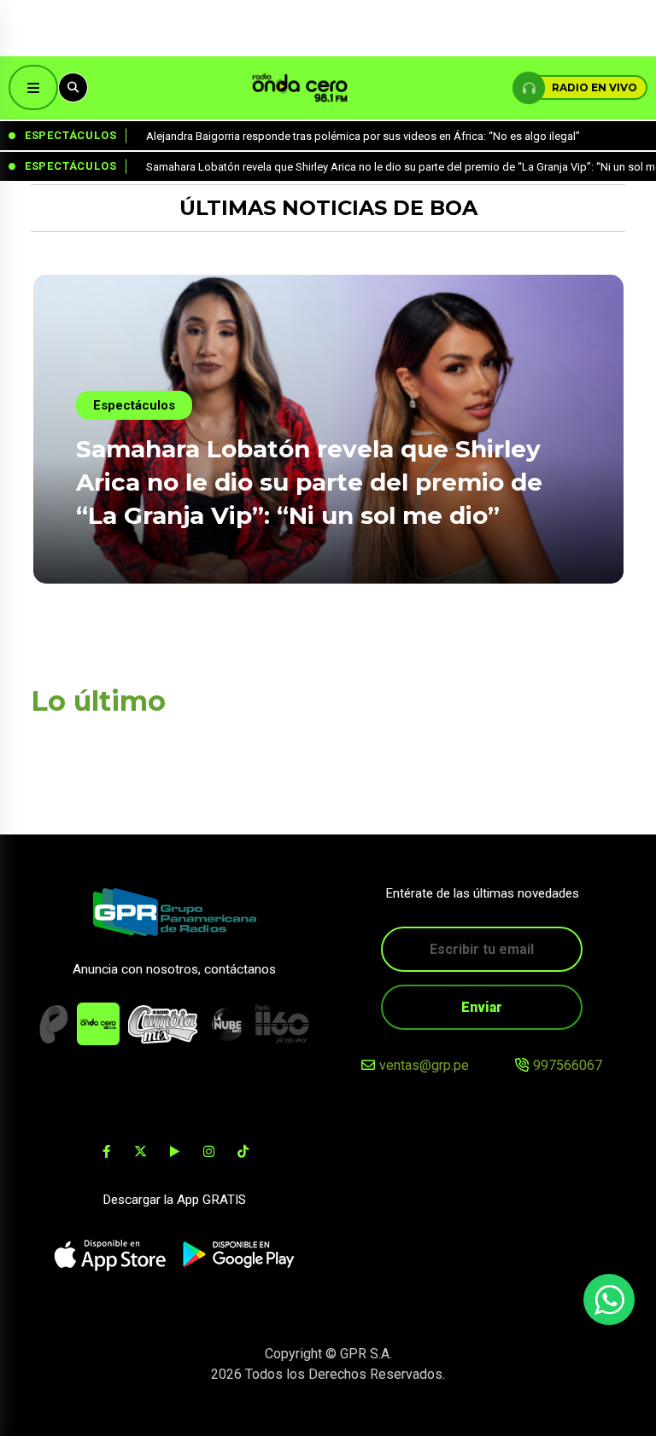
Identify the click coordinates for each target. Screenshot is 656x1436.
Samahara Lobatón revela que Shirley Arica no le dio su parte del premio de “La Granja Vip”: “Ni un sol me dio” (309, 482)
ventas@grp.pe (424, 1065)
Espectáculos (134, 405)
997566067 (567, 1065)
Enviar (481, 1007)
